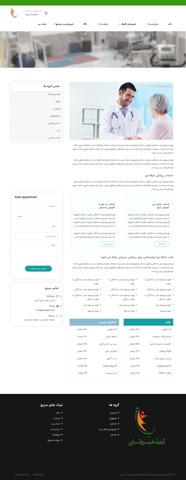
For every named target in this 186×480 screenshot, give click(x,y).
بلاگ (85, 24)
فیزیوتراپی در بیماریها (64, 24)
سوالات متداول (53, 440)
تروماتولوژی (55, 116)
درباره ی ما (153, 24)
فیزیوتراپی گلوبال (128, 24)
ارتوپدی (113, 412)
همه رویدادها (54, 94)
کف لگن (113, 423)
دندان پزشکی (54, 123)
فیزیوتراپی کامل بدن (108, 429)
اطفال (57, 101)
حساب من (42, 24)
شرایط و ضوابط (38, 474)
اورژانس (56, 108)
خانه (170, 24)
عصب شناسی (54, 137)
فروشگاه (56, 434)
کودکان (113, 434)
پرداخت (56, 418)
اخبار (58, 412)
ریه (58, 130)
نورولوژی (113, 418)
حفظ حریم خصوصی (22, 474)
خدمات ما (104, 24)
